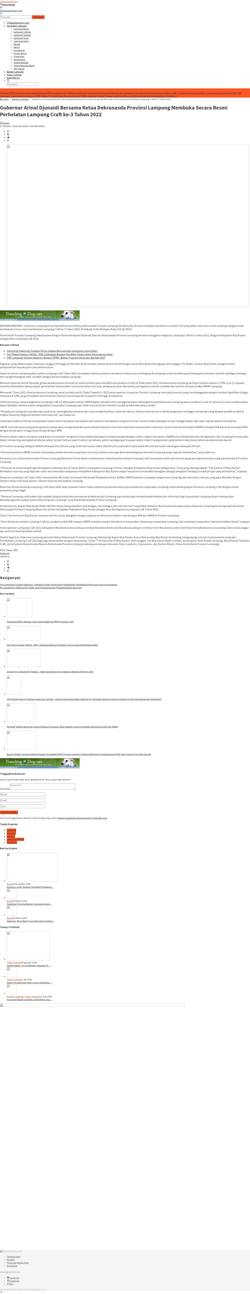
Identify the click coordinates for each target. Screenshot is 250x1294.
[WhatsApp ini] (8, 140)
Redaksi (11, 1259)
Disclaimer (12, 1265)
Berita (10, 884)
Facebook (14, 1277)
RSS (11, 1284)
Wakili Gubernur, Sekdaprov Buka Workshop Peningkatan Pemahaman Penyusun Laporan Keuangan (58, 584)
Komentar (5, 788)
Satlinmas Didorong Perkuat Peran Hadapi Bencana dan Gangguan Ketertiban (106, 93)
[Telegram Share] (8, 137)
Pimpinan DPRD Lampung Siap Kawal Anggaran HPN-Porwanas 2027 (33, 93)
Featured (4, 553)
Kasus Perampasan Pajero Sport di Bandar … (29, 982)
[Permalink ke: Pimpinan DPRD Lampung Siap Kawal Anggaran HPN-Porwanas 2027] (19, 616)
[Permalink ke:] (4, 123)
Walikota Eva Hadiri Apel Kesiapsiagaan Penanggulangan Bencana (41, 587)
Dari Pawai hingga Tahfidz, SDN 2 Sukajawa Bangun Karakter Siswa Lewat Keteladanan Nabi (191, 93)
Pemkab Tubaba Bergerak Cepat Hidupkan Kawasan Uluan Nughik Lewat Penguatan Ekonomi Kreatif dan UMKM (62, 726)
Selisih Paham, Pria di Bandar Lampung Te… (29, 965)
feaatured (12, 842)
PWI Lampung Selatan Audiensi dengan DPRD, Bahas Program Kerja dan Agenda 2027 (56, 357)
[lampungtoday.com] (11, 10)
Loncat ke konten (9, 1)
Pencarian (38, 17)
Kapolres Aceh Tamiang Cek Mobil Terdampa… (30, 887)
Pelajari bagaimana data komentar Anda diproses (82, 818)
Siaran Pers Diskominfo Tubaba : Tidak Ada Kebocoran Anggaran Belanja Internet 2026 (50, 671)
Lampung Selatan (15, 839)
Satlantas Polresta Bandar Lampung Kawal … (29, 904)
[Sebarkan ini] (8, 131)
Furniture (11, 833)
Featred (11, 836)
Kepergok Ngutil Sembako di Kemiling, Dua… (29, 999)
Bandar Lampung (15, 996)
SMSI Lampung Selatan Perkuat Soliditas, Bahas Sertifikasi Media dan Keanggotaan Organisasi (129, 96)
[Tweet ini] (8, 134)
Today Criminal (14, 962)
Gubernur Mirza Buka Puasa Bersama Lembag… (31, 921)
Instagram (14, 1280)
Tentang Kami (13, 1256)
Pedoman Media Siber (18, 1262)
